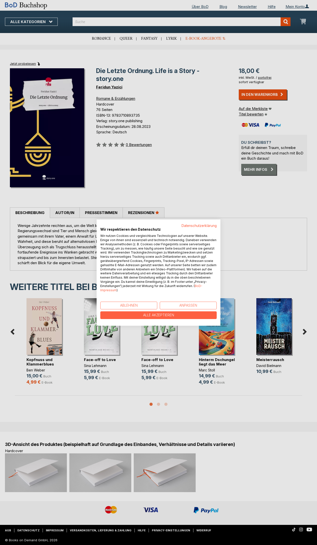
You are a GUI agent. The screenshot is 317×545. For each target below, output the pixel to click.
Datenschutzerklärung (199, 225)
